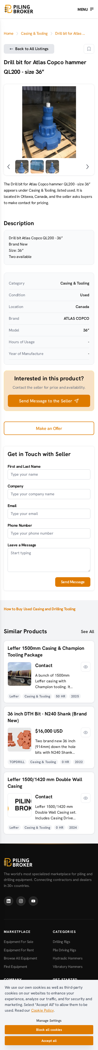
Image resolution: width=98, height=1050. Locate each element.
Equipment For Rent (19, 950)
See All (87, 631)
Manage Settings (49, 1020)
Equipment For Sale (18, 941)
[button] (89, 49)
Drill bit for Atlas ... (70, 33)
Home (8, 33)
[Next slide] (86, 122)
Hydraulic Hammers (68, 958)
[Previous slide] (11, 122)
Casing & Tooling (34, 33)
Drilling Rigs (61, 941)
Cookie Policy (42, 1010)
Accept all (49, 1041)
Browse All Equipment (20, 958)
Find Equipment (15, 966)
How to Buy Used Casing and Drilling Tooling (39, 608)
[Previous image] (9, 167)
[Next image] (88, 167)
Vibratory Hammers (68, 966)
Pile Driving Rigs (64, 950)
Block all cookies (49, 1029)
